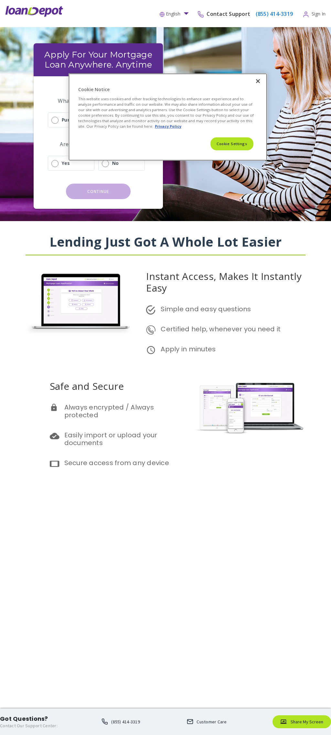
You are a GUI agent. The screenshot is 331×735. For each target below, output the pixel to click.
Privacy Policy (168, 126)
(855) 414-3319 (125, 722)
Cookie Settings (232, 143)
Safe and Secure (87, 386)
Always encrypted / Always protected (110, 411)
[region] (168, 117)
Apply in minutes (188, 349)
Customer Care (212, 722)
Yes (65, 163)
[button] (176, 13)
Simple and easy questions (206, 309)
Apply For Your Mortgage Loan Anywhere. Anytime (99, 59)
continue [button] (98, 191)
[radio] (55, 120)
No (115, 163)
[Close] (258, 81)
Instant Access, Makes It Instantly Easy (225, 282)
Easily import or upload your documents (111, 439)
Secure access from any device (116, 462)
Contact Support (229, 13)
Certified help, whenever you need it (221, 329)
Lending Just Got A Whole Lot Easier (165, 241)
